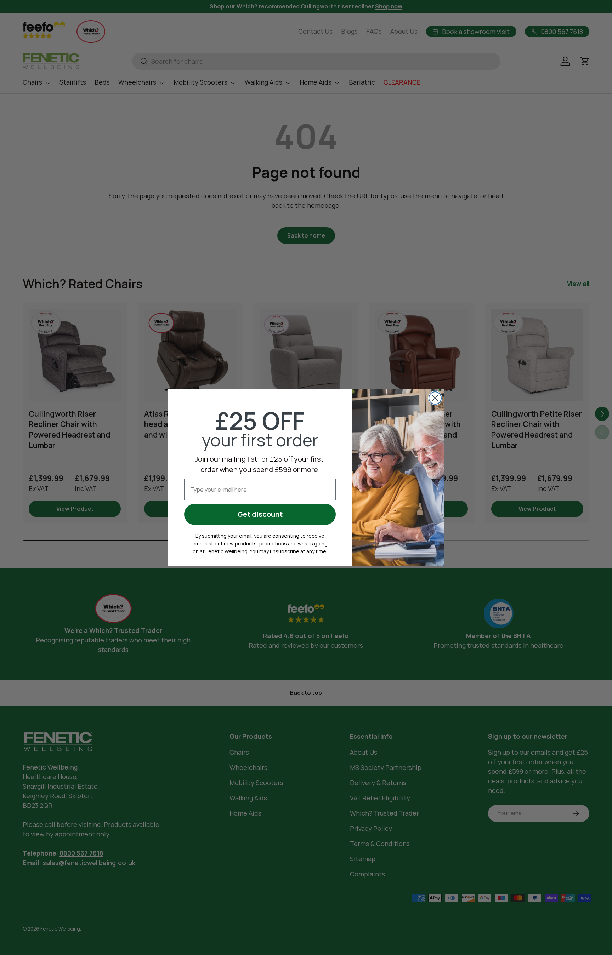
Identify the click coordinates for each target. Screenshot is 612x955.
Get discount (260, 514)
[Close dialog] (435, 398)
